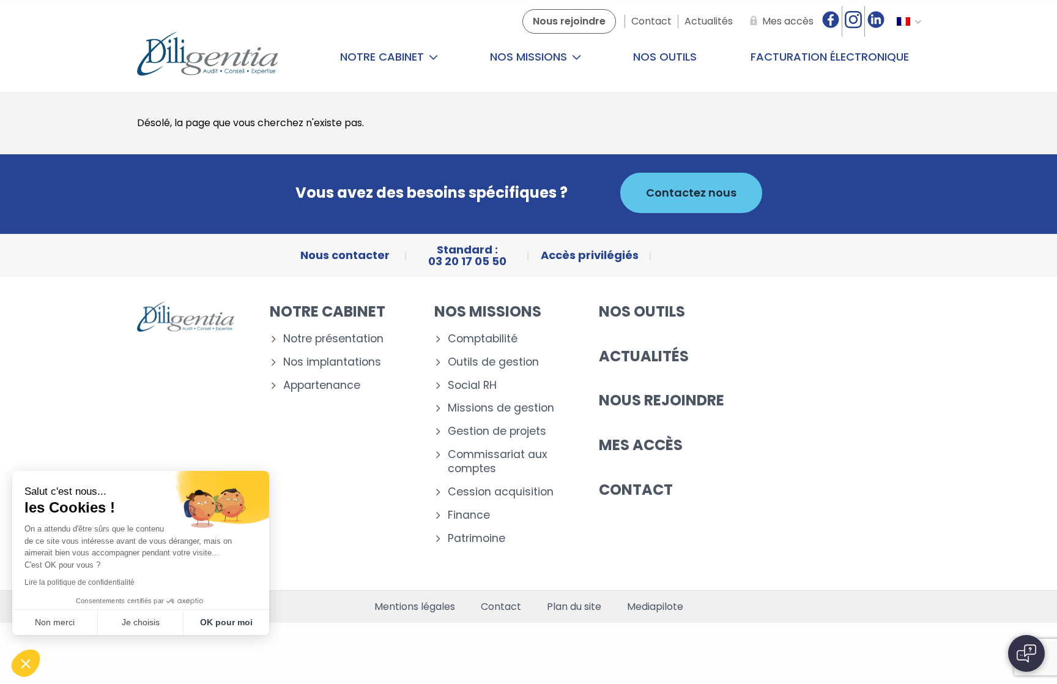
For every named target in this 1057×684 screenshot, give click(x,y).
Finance (469, 515)
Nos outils (665, 56)
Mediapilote (655, 607)
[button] (25, 663)
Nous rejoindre (661, 400)
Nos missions (530, 56)
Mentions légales (414, 607)
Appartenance (321, 385)
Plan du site (574, 607)
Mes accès (641, 445)
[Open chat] (1026, 653)
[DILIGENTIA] (207, 57)
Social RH (472, 385)
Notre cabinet (383, 56)
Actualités (644, 356)
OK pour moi (226, 622)
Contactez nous (691, 192)
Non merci (55, 622)
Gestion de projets (497, 431)
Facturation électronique (830, 56)
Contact (636, 489)
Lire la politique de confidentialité (79, 582)
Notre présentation (333, 339)
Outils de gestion (493, 362)
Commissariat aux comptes (497, 462)
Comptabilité (482, 339)
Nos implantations (332, 362)
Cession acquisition (501, 492)
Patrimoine (476, 539)
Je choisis (141, 622)
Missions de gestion (501, 408)
